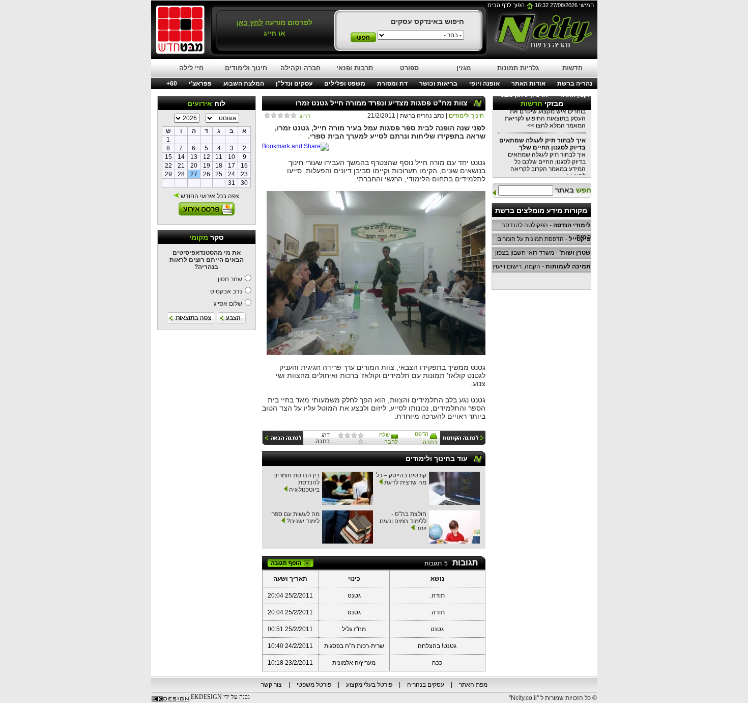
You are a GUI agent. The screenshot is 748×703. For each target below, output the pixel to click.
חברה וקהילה (300, 68)
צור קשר (271, 684)
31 (231, 182)
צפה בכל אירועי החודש (209, 196)
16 (244, 165)
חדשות (572, 68)
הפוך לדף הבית (506, 5)
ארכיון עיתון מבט (524, 94)
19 (206, 165)
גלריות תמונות (518, 68)
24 (231, 174)
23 (244, 174)
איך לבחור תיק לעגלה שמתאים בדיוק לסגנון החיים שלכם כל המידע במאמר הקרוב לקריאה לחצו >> (542, 153)
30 (244, 182)
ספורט (409, 68)
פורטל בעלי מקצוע (369, 684)
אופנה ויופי (484, 83)
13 (193, 156)
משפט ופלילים (344, 83)
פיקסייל (580, 238)
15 (168, 156)
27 (193, 174)
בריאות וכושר (438, 83)
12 (206, 156)
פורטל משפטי (314, 684)
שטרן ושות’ (575, 252)
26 (206, 174)
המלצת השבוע (243, 83)
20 (193, 165)
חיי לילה (191, 68)
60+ (171, 83)
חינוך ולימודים (246, 68)
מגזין (463, 68)
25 (218, 174)
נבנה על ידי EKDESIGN (220, 696)
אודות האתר (528, 83)
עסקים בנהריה (425, 684)
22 (168, 165)
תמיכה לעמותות (568, 266)
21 (181, 165)
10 (231, 156)
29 (168, 174)
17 (231, 165)
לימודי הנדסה (572, 225)
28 (181, 174)
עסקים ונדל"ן (294, 83)
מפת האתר (473, 684)
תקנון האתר (575, 94)
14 (181, 156)
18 (218, 165)
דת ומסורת (392, 83)
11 (218, 156)
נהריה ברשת (574, 83)
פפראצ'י (200, 83)
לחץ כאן (250, 22)
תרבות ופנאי (354, 68)
